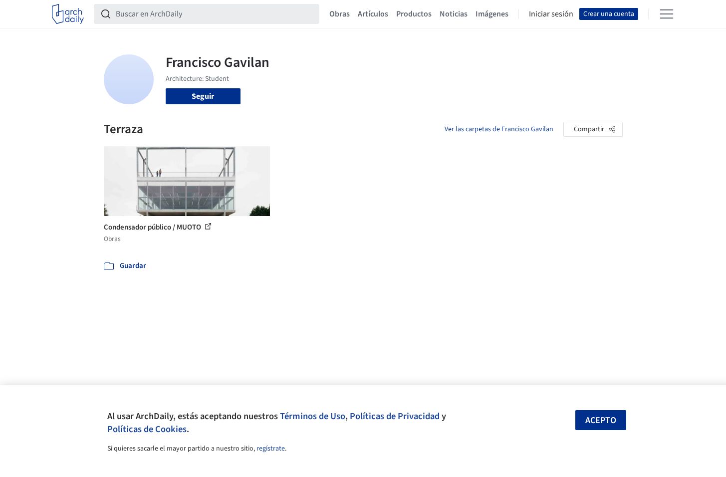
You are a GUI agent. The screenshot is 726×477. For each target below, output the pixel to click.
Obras (339, 13)
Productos (414, 13)
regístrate (270, 449)
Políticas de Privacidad (395, 416)
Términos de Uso (312, 416)
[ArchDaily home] (68, 14)
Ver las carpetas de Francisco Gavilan (499, 129)
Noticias (454, 13)
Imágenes (492, 13)
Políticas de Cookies (147, 429)
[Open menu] (667, 14)
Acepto (600, 420)
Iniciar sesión (551, 13)
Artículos (373, 13)
